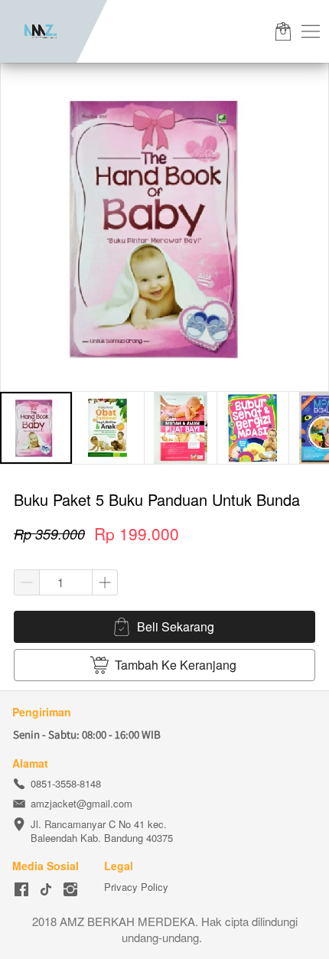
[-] (21, 889)
